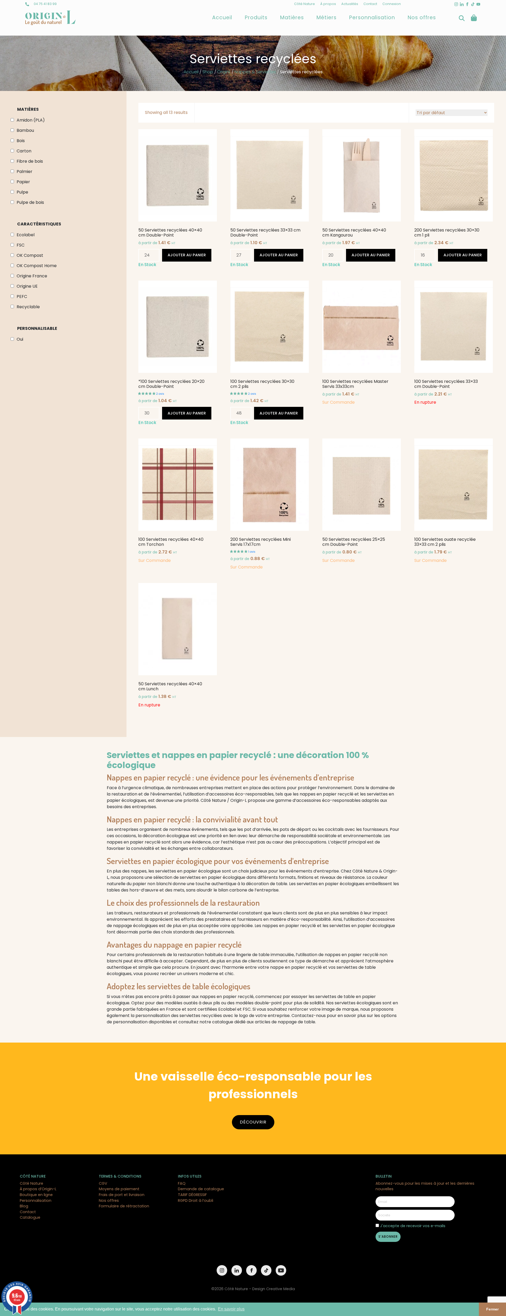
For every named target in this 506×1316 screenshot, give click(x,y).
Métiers (327, 17)
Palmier (24, 171)
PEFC (22, 296)
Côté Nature (304, 4)
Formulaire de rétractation (124, 1206)
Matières (292, 17)
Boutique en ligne (36, 1194)
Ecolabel (26, 235)
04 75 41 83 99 (45, 4)
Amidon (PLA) (31, 120)
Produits (256, 17)
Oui (20, 339)
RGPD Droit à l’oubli (195, 1200)
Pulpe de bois (30, 202)
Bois (21, 141)
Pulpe (22, 192)
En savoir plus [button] (231, 1309)
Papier (23, 182)
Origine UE (27, 286)
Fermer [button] (492, 1309)
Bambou (25, 130)
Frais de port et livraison (121, 1194)
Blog (24, 1206)
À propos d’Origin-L (38, 1189)
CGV (103, 1183)
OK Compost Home (37, 266)
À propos (328, 4)
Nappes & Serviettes (255, 72)
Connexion (391, 4)
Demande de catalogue (201, 1189)
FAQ (182, 1183)
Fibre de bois (30, 161)
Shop (207, 72)
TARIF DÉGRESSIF (192, 1194)
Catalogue (30, 1217)
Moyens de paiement (119, 1189)
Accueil (222, 17)
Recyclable (28, 307)
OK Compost (30, 255)
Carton (24, 151)
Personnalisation (372, 17)
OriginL (224, 72)
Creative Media (280, 1288)
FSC (21, 245)
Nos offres (422, 17)
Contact (370, 4)
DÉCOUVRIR (253, 1122)
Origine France (32, 276)
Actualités (349, 4)
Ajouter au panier (187, 255)
